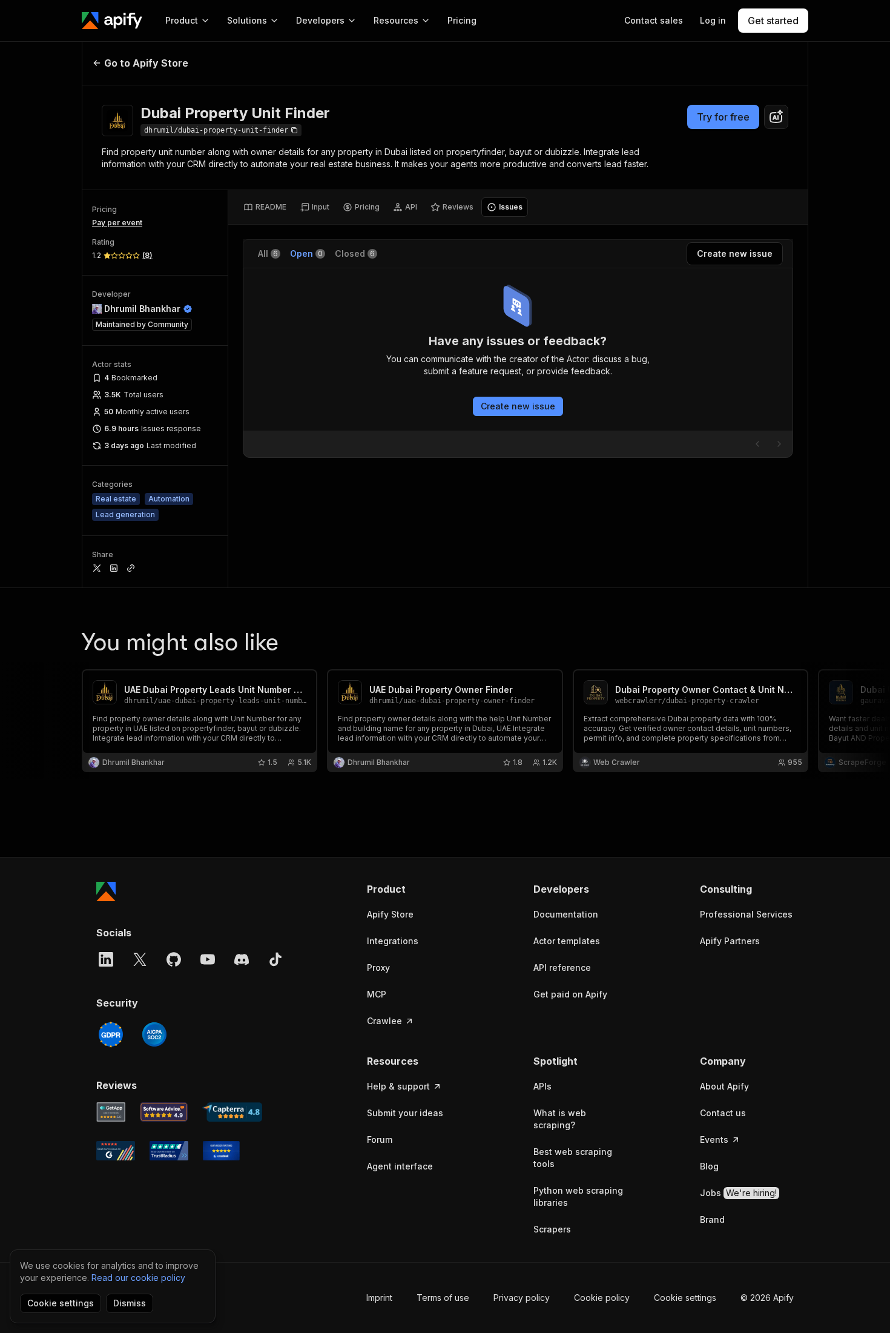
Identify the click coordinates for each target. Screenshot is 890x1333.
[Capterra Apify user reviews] (232, 1112)
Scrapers (552, 1229)
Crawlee (384, 1021)
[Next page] (779, 443)
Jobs (738, 1193)
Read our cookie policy (138, 1277)
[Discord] (241, 959)
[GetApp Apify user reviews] (110, 1112)
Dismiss (129, 1303)
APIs (542, 1086)
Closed (355, 253)
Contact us (723, 1113)
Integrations (392, 941)
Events (714, 1139)
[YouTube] (207, 959)
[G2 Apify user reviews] (115, 1150)
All (268, 253)
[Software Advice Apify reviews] (164, 1112)
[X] (140, 959)
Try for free (723, 117)
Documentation (565, 914)
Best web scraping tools (572, 1157)
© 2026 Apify (767, 1297)
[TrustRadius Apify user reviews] (169, 1150)
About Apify (724, 1086)
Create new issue (518, 406)
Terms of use (443, 1297)
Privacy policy (521, 1297)
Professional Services (746, 914)
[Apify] (112, 20)
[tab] (265, 207)
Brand (712, 1219)
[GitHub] (173, 959)
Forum (379, 1139)
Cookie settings (685, 1297)
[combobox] (776, 117)
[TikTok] (275, 959)
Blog (709, 1166)
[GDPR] (110, 1034)
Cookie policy (602, 1297)
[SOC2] (154, 1034)
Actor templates (566, 941)
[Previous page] (757, 443)
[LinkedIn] (106, 959)
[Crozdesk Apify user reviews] (221, 1150)
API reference (562, 967)
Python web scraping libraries (578, 1196)
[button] (414, 889)
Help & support (398, 1086)
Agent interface (400, 1166)
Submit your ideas (405, 1113)
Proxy (378, 967)
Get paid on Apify (570, 994)
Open (306, 253)
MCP (376, 994)
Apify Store (390, 914)
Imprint (379, 1297)
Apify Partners (730, 941)
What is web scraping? (559, 1119)
